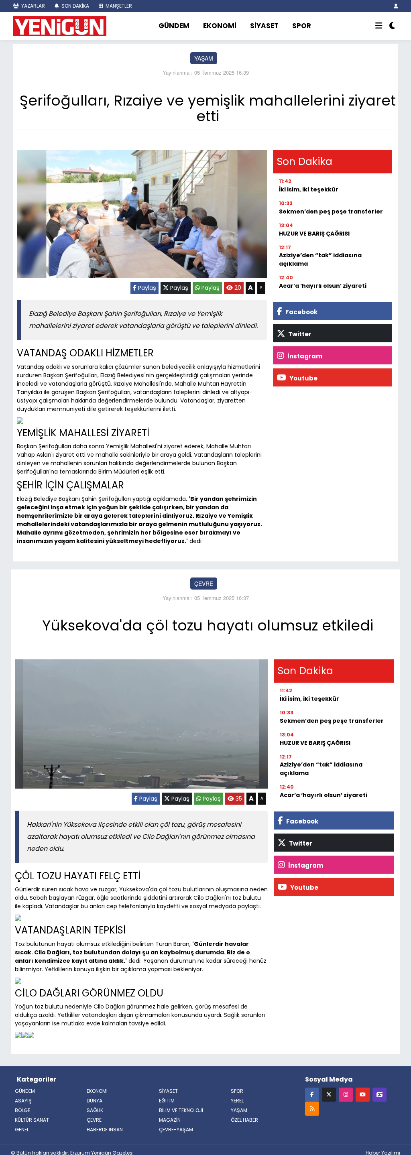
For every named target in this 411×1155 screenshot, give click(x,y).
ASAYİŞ (23, 1100)
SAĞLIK (95, 1110)
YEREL (237, 1100)
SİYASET (264, 26)
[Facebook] (312, 1094)
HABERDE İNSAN (105, 1129)
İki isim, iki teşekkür (308, 189)
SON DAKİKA (74, 5)
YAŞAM (203, 58)
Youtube (302, 378)
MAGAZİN (170, 1119)
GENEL (22, 1129)
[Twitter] (329, 1094)
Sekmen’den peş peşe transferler (331, 211)
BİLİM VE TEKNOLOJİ (181, 1110)
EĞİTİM (167, 1100)
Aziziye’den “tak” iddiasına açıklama (320, 259)
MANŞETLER (118, 5)
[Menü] (379, 26)
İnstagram (304, 356)
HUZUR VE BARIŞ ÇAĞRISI (314, 234)
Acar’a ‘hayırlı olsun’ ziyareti (322, 286)
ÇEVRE (203, 584)
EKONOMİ (219, 26)
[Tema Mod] (392, 26)
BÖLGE (22, 1110)
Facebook (300, 312)
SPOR (301, 26)
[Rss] (312, 1108)
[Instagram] (346, 1094)
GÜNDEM (174, 26)
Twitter (299, 334)
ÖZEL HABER (244, 1119)
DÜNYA (94, 1100)
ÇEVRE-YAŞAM (176, 1129)
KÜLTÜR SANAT (32, 1119)
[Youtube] (363, 1094)
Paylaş (146, 288)
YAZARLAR (32, 5)
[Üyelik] (396, 5)
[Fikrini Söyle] (379, 1094)
